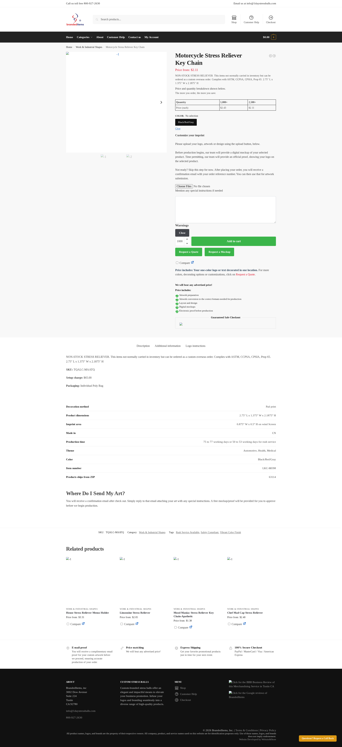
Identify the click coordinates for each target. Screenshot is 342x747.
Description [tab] (143, 345)
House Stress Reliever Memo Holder (87, 612)
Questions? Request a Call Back (318, 738)
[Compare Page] (192, 262)
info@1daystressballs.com (81, 710)
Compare (184, 262)
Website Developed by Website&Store (257, 739)
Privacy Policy (268, 730)
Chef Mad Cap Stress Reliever (245, 612)
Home (69, 47)
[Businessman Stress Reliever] (270, 56)
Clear (177, 128)
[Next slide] (161, 102)
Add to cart (234, 241)
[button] (269, 37)
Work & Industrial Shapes (89, 47)
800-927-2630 (74, 717)
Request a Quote (188, 251)
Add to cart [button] (90, 631)
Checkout (271, 22)
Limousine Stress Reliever (135, 612)
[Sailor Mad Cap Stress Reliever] (274, 56)
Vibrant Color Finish (230, 532)
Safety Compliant (209, 532)
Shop (234, 22)
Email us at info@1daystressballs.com (255, 3)
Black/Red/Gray (186, 122)
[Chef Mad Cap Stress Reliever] (251, 581)
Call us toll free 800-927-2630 (83, 3)
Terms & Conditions (246, 730)
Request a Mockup (219, 251)
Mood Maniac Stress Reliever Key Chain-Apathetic (194, 614)
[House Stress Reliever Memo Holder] (90, 581)
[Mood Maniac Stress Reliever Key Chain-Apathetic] (198, 581)
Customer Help (251, 22)
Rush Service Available (187, 532)
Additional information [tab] (168, 345)
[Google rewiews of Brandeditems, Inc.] (252, 695)
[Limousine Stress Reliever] (144, 581)
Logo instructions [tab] (195, 345)
